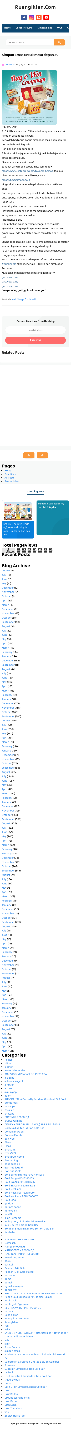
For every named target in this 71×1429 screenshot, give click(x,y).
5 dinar (8, 1067)
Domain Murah (13, 1135)
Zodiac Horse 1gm (14, 1416)
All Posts (9, 478)
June (4, 579)
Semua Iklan (11, 481)
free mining (11, 1160)
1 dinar (8, 1060)
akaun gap (10, 1092)
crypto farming (13, 1121)
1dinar (8, 1063)
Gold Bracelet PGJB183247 (19, 1182)
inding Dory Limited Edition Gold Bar (26, 1221)
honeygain (10, 1211)
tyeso (7, 1383)
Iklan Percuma (12, 1218)
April (4, 600)
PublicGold (10, 1300)
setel (7, 1340)
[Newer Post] (28, 455)
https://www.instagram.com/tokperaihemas (27, 171)
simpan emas (12, 1351)
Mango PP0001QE (14, 1247)
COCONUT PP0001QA (16, 1117)
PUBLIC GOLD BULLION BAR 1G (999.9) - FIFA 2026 (33, 1293)
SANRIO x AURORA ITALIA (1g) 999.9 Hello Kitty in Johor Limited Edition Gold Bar (17, 529)
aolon (7, 1096)
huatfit (8, 1214)
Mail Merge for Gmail (24, 299)
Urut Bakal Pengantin (17, 1398)
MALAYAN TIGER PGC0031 (19, 1239)
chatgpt (9, 1114)
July (4, 575)
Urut (7, 1390)
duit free (9, 1139)
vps (6, 1412)
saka (7, 1329)
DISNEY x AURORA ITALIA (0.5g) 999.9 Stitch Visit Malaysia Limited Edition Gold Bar (32, 1126)
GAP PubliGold (12, 1171)
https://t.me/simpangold (16, 180)
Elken (7, 1142)
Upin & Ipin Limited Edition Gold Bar (25, 1387)
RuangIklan (11, 1322)
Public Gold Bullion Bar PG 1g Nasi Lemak (28, 1297)
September (8, 622)
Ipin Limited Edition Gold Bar (21, 1225)
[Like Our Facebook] (24, 17)
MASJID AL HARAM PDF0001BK (21, 1254)
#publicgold (9, 264)
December (8, 588)
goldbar (9, 1203)
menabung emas (14, 1257)
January (6, 656)
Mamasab (10, 1243)
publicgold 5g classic (16, 1304)
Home (7, 28)
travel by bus (12, 1380)
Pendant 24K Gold (15, 1268)
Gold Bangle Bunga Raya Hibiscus (24, 1175)
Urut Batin (10, 1401)
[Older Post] (42, 455)
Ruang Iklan (11, 1315)
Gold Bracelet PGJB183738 (19, 1186)
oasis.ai (8, 1265)
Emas (7, 1146)
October (7, 596)
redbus (8, 1311)
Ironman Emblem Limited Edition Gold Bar (29, 1229)
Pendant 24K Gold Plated (19, 1272)
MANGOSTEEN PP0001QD (19, 1250)
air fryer (9, 1085)
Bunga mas (11, 1103)
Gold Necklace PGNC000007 (21, 1196)
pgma (7, 1279)
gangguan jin (12, 1164)
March (5, 605)
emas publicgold (14, 1157)
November (8, 592)
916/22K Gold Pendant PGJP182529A (25, 1074)
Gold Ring (10, 1200)
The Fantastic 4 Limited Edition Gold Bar (28, 1376)
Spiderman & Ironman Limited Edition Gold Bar (31, 1362)
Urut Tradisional (13, 1408)
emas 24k (10, 1150)
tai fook (9, 1372)
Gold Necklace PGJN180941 (20, 1193)
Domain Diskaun (14, 1132)
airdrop (8, 1088)
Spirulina (9, 1365)
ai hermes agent (13, 1081)
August (6, 570)
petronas (9, 1275)
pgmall (8, 1282)
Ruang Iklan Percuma (16, 1318)
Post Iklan (10, 474)
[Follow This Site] (39, 17)
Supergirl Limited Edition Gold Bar (24, 1369)
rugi (6, 1326)
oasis (7, 1261)
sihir (7, 1344)
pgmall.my (10, 1290)
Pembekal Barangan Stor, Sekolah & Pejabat (51, 506)
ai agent (9, 1078)
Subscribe (35, 340)
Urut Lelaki (10, 1405)
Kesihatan (10, 1232)
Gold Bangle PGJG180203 (19, 1178)
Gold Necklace (12, 1189)
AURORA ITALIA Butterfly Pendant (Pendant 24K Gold (35, 1099)
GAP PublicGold (13, 1168)
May (4, 583)
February (7, 652)
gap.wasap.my (10, 277)
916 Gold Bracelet (14, 1070)
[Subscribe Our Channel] (46, 17)
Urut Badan (11, 1394)
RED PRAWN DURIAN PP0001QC (22, 1308)
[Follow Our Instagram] (31, 17)
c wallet (9, 1110)
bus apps (9, 1106)
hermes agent (12, 1207)
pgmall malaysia (13, 1286)
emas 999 (10, 1153)
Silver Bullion (12, 1347)
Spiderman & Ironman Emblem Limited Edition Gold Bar (34, 1356)
